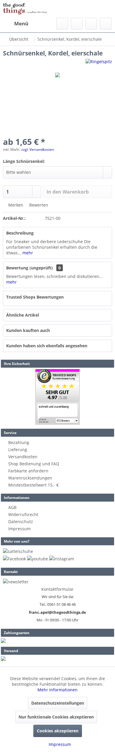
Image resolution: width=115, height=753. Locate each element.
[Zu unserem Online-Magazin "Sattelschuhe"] (18, 551)
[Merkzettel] (77, 24)
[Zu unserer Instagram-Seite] (61, 559)
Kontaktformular (57, 589)
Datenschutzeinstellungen (57, 703)
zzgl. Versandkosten (37, 149)
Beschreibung (20, 233)
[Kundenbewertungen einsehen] (57, 397)
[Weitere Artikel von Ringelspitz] (99, 64)
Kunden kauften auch (28, 330)
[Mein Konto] (91, 24)
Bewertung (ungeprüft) (29, 268)
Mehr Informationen (57, 690)
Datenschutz (20, 521)
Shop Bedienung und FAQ (33, 463)
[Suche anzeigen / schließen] (62, 24)
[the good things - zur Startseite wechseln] (25, 9)
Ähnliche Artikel (22, 315)
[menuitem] (15, 24)
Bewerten (38, 205)
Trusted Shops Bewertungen (35, 297)
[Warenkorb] (105, 24)
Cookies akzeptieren (57, 731)
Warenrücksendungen (30, 478)
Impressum (19, 528)
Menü (21, 23)
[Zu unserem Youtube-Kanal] (37, 559)
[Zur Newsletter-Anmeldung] (16, 582)
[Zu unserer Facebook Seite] (14, 559)
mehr (27, 253)
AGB (12, 507)
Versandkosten (22, 456)
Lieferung (17, 449)
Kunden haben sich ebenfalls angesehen (46, 345)
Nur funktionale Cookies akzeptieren (56, 717)
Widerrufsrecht (23, 514)
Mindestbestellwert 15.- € (33, 485)
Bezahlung (18, 442)
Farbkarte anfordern (28, 471)
